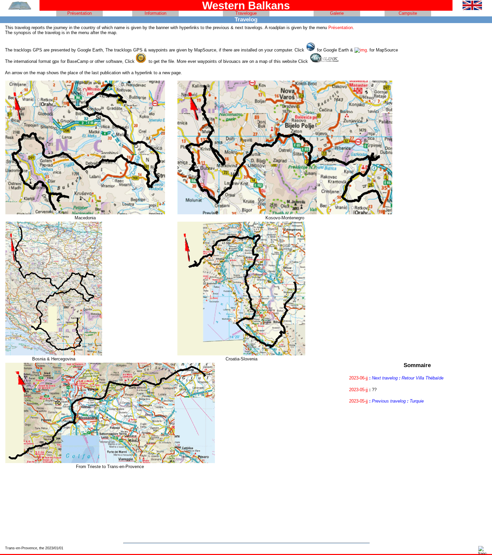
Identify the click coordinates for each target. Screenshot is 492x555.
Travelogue (246, 13)
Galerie (337, 13)
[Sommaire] (19, 8)
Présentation (79, 13)
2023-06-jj (358, 377)
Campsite (408, 13)
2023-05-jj (358, 389)
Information (155, 13)
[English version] (472, 8)
